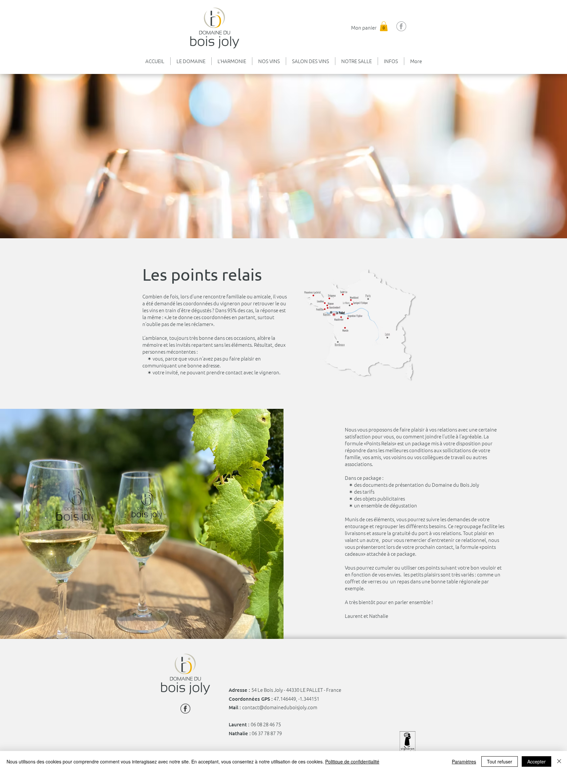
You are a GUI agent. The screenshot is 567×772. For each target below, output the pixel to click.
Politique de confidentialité (352, 761)
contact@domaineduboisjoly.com (280, 707)
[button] (384, 26)
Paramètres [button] (464, 761)
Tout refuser (499, 761)
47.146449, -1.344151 (296, 698)
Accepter (536, 761)
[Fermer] (559, 761)
